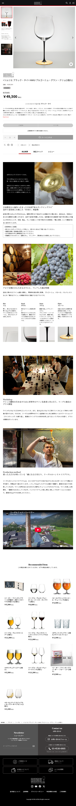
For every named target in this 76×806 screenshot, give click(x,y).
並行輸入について (15, 791)
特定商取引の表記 (52, 791)
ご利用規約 (63, 791)
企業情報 (25, 791)
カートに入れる (46, 137)
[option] (44, 37)
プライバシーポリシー (37, 791)
